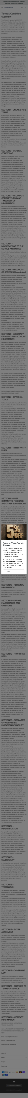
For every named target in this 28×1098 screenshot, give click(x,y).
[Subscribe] (22, 571)
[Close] (25, 525)
